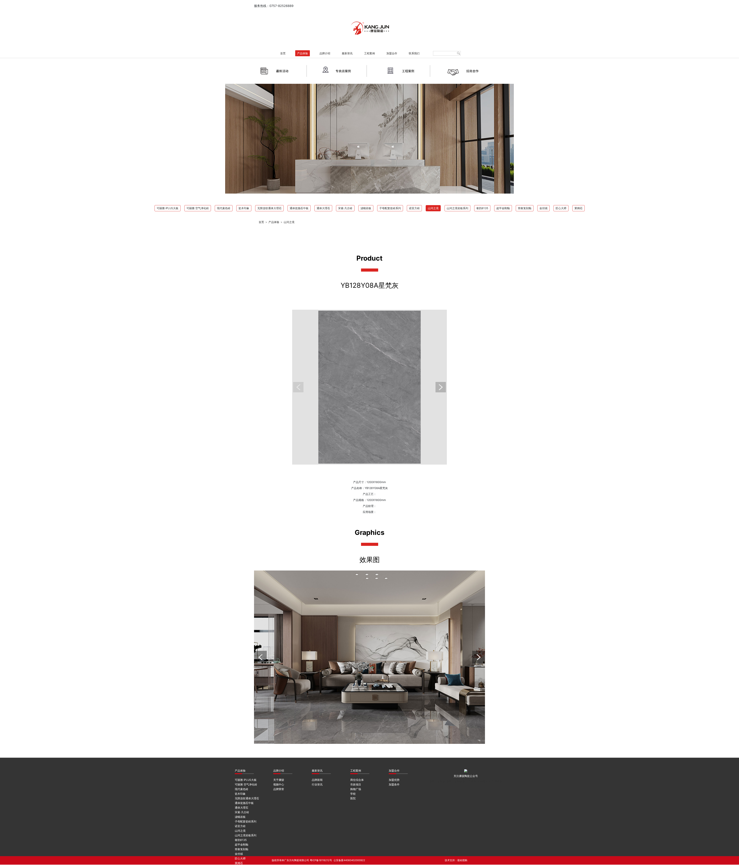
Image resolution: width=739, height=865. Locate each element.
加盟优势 (394, 779)
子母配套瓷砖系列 (390, 208)
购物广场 (355, 789)
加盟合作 (391, 53)
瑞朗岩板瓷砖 (437, 781)
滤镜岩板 (365, 208)
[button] (298, 387)
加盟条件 (394, 784)
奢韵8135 (482, 208)
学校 (353, 793)
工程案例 (369, 53)
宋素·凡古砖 (345, 208)
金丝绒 (543, 208)
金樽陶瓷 (497, 781)
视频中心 (278, 784)
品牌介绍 (324, 53)
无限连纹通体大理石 (269, 208)
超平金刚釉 (503, 208)
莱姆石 (578, 208)
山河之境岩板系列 (457, 208)
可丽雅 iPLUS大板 (167, 208)
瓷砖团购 (462, 860)
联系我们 (414, 53)
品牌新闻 (317, 779)
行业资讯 (317, 784)
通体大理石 (323, 208)
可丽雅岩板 (484, 781)
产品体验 (302, 53)
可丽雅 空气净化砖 (197, 208)
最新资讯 (347, 53)
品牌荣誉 (278, 789)
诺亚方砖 (414, 208)
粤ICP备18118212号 (321, 860)
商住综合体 (357, 779)
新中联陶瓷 (470, 781)
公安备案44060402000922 (349, 860)
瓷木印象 (243, 208)
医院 (353, 798)
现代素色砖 (223, 208)
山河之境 (433, 208)
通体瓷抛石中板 (299, 208)
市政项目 (355, 784)
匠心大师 (561, 208)
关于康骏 (278, 779)
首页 (283, 53)
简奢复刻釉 (524, 208)
